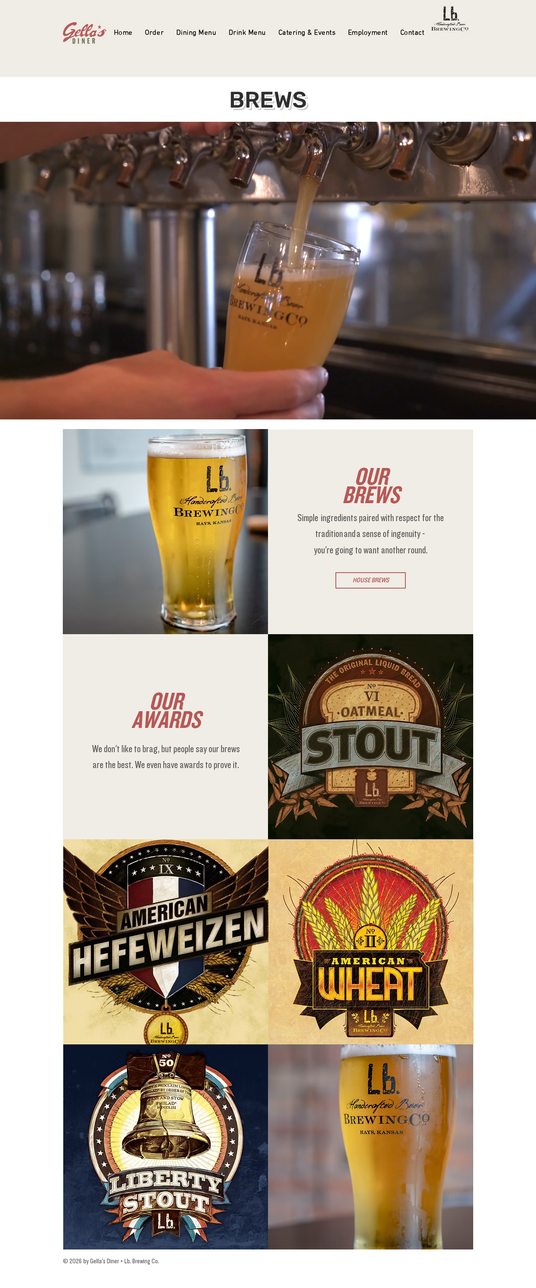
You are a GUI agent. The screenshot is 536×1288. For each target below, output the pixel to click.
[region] (370, 736)
